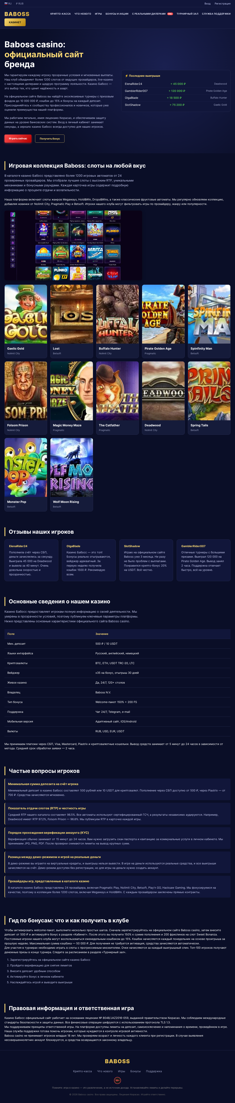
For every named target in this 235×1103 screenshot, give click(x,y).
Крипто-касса (82, 1071)
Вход (208, 3)
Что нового (105, 1071)
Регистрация (223, 3)
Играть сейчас (18, 138)
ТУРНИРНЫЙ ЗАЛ (188, 13)
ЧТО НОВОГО (82, 13)
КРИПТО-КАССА (60, 13)
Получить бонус (50, 138)
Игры (121, 1071)
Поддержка (154, 1071)
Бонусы (135, 1071)
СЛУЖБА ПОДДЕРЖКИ (216, 13)
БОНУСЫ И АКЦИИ (117, 13)
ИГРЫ (98, 13)
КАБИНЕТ (15, 22)
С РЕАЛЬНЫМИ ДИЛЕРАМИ (152, 13)
